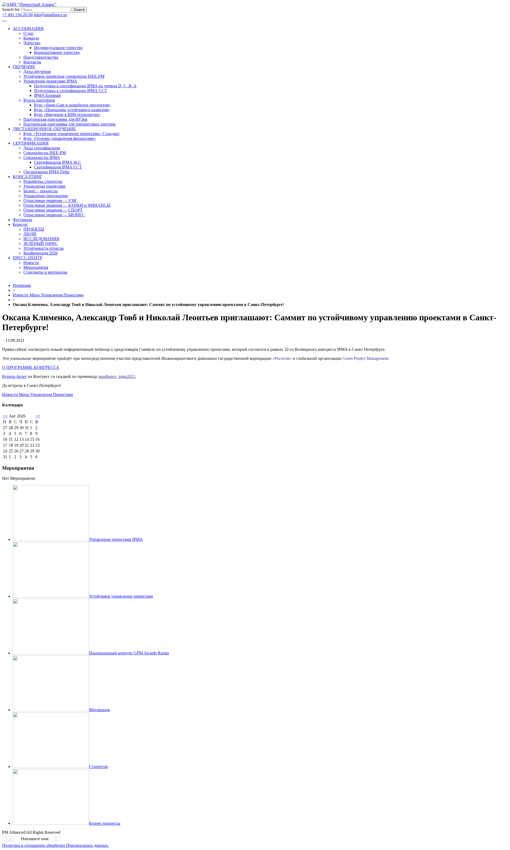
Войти (74, 14)
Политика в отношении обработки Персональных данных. (55, 845)
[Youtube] (141, 150)
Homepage (22, 285)
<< (5, 416)
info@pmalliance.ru (50, 14)
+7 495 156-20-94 (17, 14)
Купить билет (14, 376)
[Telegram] (139, 150)
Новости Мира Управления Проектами (48, 295)
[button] (30, 367)
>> (37, 416)
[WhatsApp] (54, 839)
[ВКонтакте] (137, 150)
